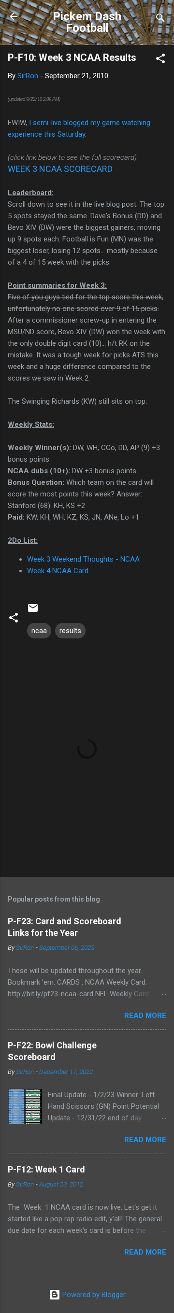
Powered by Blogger (93, 1294)
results (70, 630)
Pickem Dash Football (87, 22)
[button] (160, 60)
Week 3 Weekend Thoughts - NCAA (83, 559)
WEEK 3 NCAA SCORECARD (60, 169)
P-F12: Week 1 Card (46, 1169)
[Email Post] (33, 611)
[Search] (160, 19)
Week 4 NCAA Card (57, 570)
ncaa (39, 630)
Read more (145, 1015)
